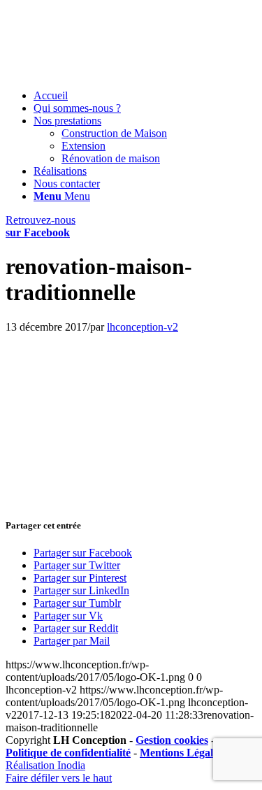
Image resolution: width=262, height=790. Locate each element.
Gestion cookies (172, 740)
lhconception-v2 (142, 327)
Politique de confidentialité (68, 753)
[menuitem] (145, 95)
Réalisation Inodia (45, 765)
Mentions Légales (181, 753)
